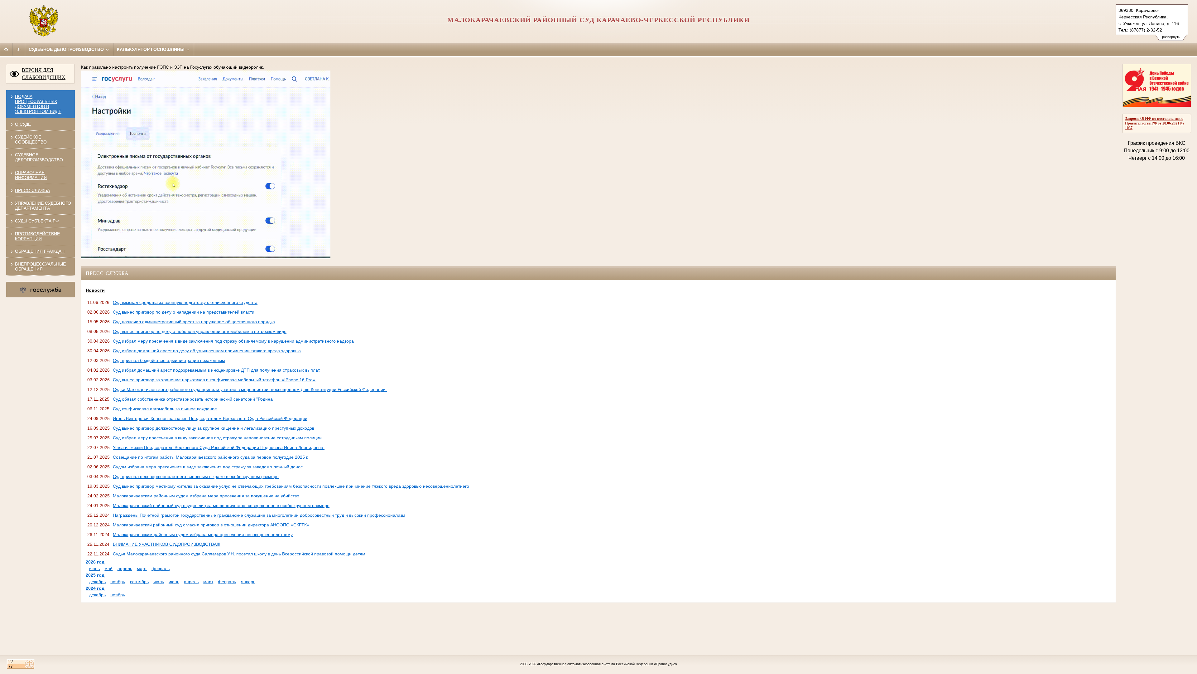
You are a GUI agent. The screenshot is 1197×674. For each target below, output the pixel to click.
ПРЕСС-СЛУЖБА (32, 190)
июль (158, 581)
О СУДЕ (23, 124)
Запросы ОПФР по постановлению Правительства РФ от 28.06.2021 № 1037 (1154, 123)
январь (248, 581)
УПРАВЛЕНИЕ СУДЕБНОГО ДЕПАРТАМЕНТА (43, 206)
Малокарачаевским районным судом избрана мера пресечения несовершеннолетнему (203, 534)
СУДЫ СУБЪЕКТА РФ (37, 220)
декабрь (97, 581)
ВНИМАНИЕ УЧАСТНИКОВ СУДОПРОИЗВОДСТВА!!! (166, 544)
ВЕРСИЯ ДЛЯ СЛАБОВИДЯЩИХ (43, 73)
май (108, 568)
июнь (94, 568)
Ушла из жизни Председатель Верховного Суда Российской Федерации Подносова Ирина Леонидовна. (218, 447)
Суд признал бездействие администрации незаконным (169, 360)
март (142, 568)
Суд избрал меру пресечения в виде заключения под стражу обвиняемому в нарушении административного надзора (233, 341)
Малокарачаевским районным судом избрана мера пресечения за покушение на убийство (206, 495)
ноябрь (117, 581)
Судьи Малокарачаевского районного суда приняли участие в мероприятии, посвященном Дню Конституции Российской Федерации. (250, 389)
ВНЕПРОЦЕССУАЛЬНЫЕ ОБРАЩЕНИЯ (40, 266)
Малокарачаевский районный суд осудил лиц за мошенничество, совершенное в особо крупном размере (221, 505)
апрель (125, 568)
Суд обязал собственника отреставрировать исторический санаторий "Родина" (193, 399)
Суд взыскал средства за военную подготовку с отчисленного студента (185, 302)
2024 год (95, 588)
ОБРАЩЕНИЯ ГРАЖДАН (40, 251)
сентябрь (139, 581)
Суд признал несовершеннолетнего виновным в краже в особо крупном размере (196, 476)
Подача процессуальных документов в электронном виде (38, 104)
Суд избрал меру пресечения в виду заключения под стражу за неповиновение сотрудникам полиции (217, 437)
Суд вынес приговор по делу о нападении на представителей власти (183, 312)
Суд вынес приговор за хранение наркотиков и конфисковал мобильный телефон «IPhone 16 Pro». (214, 379)
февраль (160, 568)
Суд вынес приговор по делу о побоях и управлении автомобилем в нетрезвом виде (199, 331)
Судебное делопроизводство (67, 49)
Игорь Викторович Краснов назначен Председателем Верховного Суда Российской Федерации (210, 418)
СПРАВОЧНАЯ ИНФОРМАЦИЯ (31, 175)
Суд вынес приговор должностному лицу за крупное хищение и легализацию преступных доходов (213, 428)
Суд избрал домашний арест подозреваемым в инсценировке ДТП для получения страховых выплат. (216, 370)
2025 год (95, 575)
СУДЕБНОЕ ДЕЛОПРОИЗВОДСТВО (39, 157)
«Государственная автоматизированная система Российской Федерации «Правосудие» (607, 664)
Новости (95, 290)
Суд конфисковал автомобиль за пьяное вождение (165, 408)
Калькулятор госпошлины (151, 49)
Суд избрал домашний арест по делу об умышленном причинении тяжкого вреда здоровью (207, 350)
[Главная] (6, 49)
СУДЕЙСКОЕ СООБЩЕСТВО (31, 139)
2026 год (95, 561)
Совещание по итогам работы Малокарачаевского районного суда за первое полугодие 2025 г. (210, 457)
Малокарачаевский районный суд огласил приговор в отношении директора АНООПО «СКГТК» (211, 524)
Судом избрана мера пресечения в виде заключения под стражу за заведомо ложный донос (208, 466)
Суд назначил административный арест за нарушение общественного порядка (194, 321)
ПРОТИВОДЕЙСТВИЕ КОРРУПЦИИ (37, 236)
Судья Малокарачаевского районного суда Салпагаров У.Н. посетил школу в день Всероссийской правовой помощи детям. (240, 553)
